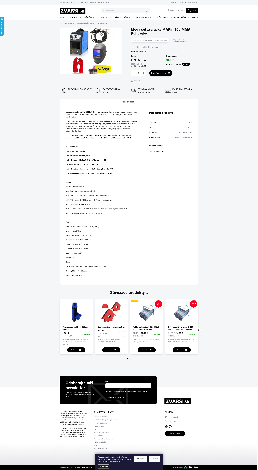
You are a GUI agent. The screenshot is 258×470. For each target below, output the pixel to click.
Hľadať (147, 10)
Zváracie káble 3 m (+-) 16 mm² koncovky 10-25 (88, 160)
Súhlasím (154, 459)
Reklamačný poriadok (100, 416)
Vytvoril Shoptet (178, 467)
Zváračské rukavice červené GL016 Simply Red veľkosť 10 (92, 169)
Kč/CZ (105, 2)
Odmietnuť (140, 459)
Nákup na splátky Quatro (101, 432)
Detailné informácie (137, 51)
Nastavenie (103, 466)
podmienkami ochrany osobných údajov (135, 391)
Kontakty (96, 429)
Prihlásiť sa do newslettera (116, 397)
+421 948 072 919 (80, 436)
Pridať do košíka (158, 73)
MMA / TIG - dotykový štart (183, 137)
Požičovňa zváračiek (100, 442)
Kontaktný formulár (175, 433)
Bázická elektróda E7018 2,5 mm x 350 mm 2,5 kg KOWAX (92, 173)
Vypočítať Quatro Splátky (139, 66)
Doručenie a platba (99, 426)
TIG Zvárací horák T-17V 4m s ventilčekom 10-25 (103, 135)
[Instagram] (170, 426)
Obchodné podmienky (100, 423)
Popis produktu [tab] (128, 102)
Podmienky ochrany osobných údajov (105, 420)
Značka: (179, 41)
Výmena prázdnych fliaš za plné (103, 439)
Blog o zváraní (98, 436)
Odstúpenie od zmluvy (100, 448)
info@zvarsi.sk (64, 436)
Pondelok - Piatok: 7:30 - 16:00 (69, 2)
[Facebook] (166, 426)
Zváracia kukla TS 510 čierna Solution (84, 164)
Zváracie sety (159, 152)
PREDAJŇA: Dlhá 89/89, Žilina (90, 2)
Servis (95, 445)
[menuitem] (63, 17)
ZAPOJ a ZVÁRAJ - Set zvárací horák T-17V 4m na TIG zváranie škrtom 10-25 (103, 138)
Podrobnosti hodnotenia (160, 40)
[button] (127, 358)
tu (121, 462)
